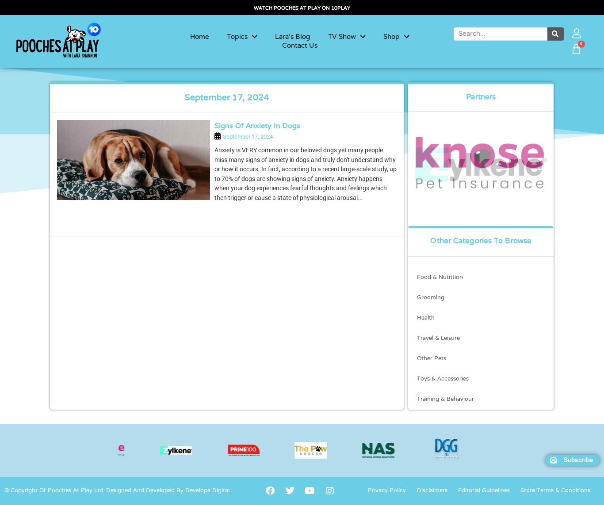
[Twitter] (290, 491)
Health (426, 318)
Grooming (430, 297)
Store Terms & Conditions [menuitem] (555, 490)
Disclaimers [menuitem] (432, 490)
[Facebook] (270, 491)
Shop (391, 37)
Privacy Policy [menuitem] (387, 490)
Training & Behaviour (445, 399)
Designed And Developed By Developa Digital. (168, 490)
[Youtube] (310, 491)
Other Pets (431, 358)
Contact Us (299, 45)
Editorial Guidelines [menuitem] (484, 490)
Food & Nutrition (440, 277)
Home (199, 37)
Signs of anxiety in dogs (257, 126)
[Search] (555, 34)
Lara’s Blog (292, 37)
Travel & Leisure (438, 338)
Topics (237, 37)
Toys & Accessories (443, 379)
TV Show (342, 37)
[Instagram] (330, 491)
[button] (573, 460)
